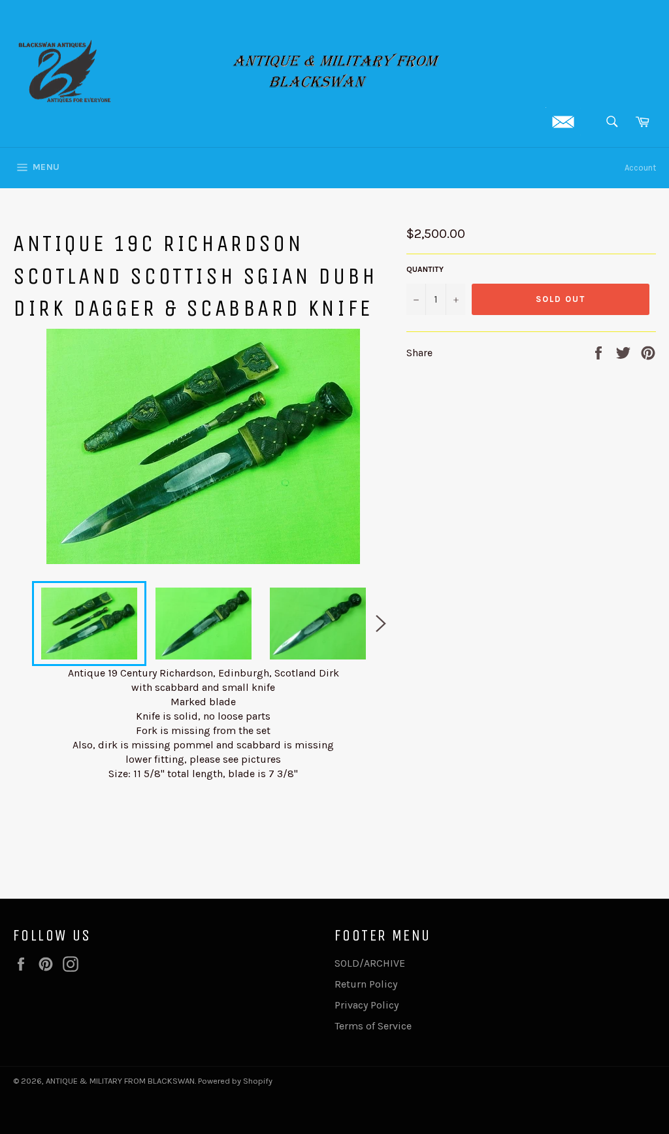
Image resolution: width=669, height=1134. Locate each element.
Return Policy (365, 984)
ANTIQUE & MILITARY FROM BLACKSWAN (120, 1081)
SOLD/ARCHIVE (369, 963)
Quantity (425, 269)
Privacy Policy (366, 1005)
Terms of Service (373, 1026)
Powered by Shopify (235, 1081)
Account (640, 168)
